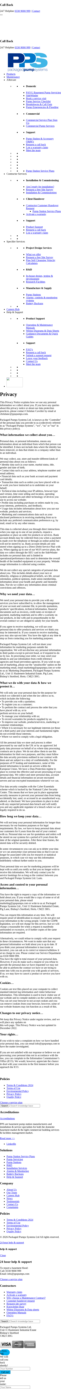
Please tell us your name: (3, 1379)
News (10, 1198)
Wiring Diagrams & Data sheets (23, 1309)
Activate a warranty (36, 214)
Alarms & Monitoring (18, 1171)
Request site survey (16, 1303)
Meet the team (33, 150)
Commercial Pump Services (40, 126)
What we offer (33, 254)
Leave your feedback (37, 358)
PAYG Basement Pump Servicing (43, 92)
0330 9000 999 (22, 11)
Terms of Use (13, 1088)
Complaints (12, 1207)
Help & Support (15, 1177)
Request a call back (36, 144)
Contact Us (32, 361)
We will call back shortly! (4, 1361)
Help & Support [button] (15, 312)
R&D (9, 1165)
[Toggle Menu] (1, 14)
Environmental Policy (18, 1091)
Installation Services (17, 1168)
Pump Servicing (15, 1159)
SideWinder (32, 95)
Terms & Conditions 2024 (20, 1085)
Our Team (12, 1192)
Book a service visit (36, 98)
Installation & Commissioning (41, 192)
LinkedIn (11, 1143)
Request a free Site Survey (39, 189)
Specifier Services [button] (16, 241)
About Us (12, 1189)
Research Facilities (35, 281)
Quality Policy (14, 1097)
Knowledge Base (15, 1306)
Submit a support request (38, 355)
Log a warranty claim (37, 147)
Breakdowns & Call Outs (39, 104)
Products (11, 74)
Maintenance (13, 77)
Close (3, 1255)
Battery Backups (34, 303)
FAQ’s (29, 349)
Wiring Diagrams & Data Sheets (42, 330)
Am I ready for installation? (40, 186)
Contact (36, 11)
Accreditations (7, 1118)
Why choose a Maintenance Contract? (26, 1298)
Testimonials (13, 1201)
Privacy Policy (14, 1094)
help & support (12, 1242)
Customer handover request (21, 1300)
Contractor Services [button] (17, 173)
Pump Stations (33, 294)
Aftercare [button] (11, 79)
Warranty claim (14, 1292)
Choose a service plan (11, 1102)
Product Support (34, 227)
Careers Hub (13, 309)
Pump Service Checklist (38, 101)
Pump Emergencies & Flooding (42, 107)
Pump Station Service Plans (40, 170)
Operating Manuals (16, 1312)
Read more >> (7, 1138)
